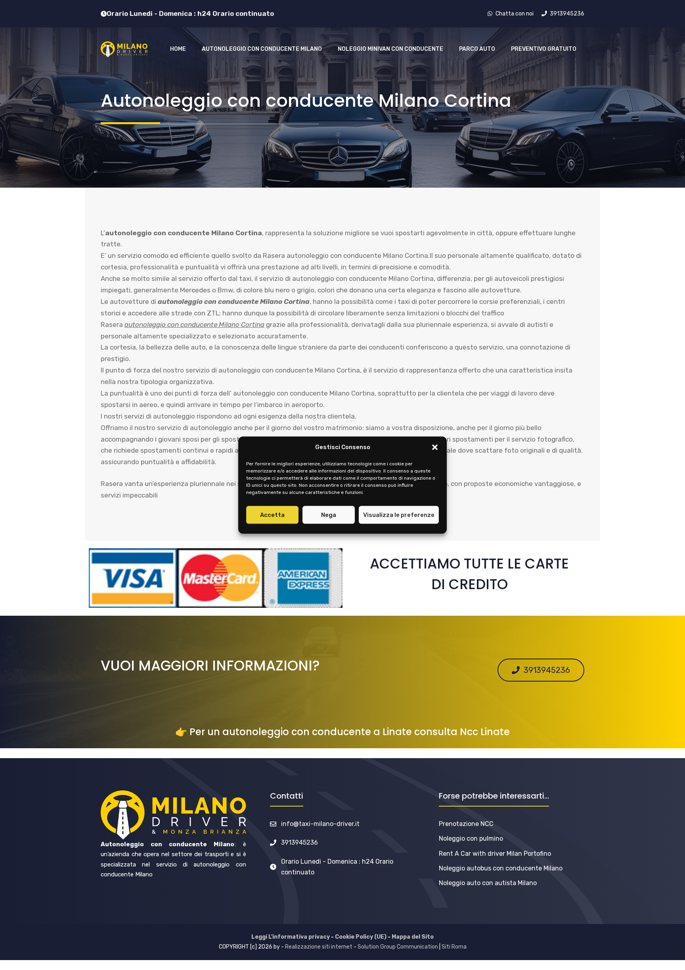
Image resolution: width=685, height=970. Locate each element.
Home (178, 49)
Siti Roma (454, 946)
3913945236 (299, 842)
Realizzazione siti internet (318, 946)
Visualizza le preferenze (398, 515)
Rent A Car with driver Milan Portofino (495, 853)
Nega (328, 515)
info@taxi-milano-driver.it (320, 824)
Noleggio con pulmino (471, 838)
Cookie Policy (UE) (361, 937)
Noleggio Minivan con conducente (390, 49)
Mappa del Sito (413, 937)
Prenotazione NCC (466, 824)
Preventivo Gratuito (543, 49)
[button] (435, 447)
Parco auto (477, 49)
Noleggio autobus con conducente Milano (501, 868)
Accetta (272, 515)
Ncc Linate (485, 731)
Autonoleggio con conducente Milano (262, 49)
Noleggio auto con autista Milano (488, 883)
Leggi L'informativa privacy (290, 937)
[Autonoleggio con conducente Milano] (124, 49)
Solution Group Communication (398, 946)
